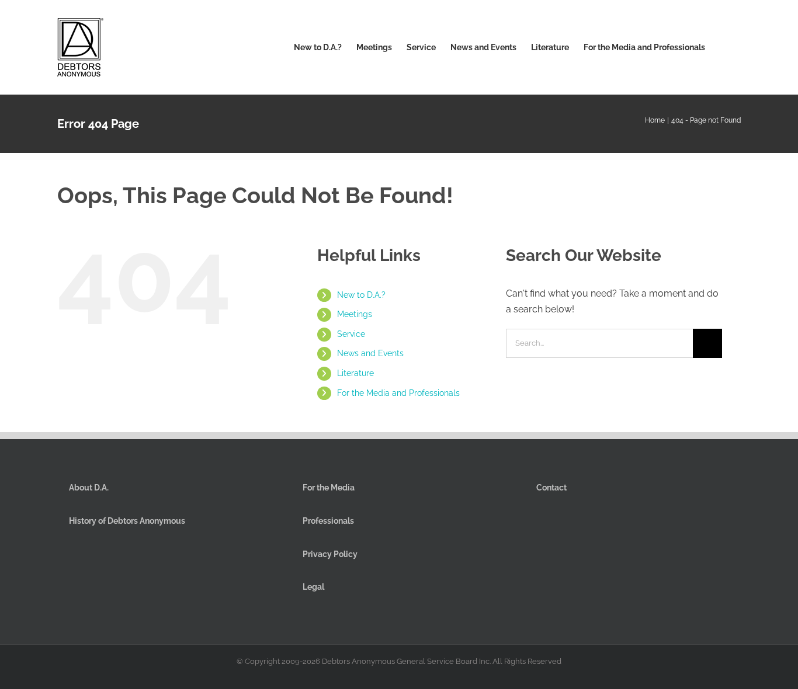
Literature (355, 373)
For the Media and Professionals (398, 393)
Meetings (354, 314)
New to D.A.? (361, 295)
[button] (723, 47)
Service (351, 334)
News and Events (370, 353)
